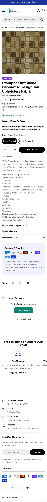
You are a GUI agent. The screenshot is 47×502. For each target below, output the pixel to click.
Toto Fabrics (14, 497)
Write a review (23, 310)
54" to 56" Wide (17, 27)
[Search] (41, 19)
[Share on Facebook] (13, 283)
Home (4, 27)
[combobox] (23, 19)
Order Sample (25, 141)
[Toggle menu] (3, 10)
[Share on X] (20, 283)
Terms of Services (35, 459)
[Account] (38, 10)
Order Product (9, 141)
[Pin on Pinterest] (28, 283)
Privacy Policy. (11, 462)
